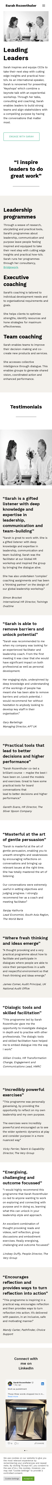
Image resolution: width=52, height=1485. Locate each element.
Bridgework (10, 267)
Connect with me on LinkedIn (26, 1363)
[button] (5, 1413)
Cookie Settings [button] (12, 1479)
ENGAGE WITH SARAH (21, 136)
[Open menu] (43, 5)
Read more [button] (13, 1396)
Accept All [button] (28, 1479)
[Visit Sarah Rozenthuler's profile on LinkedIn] (10, 1384)
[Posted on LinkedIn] (42, 1383)
